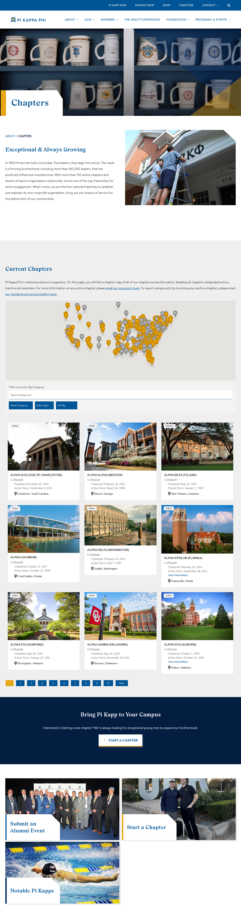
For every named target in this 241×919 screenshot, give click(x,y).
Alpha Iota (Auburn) (180, 644)
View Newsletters (178, 575)
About (10, 136)
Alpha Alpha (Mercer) (104, 475)
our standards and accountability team (31, 294)
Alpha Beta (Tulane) (180, 475)
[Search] (228, 5)
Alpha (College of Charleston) (36, 475)
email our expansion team (123, 288)
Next (121, 683)
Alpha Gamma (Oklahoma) (107, 644)
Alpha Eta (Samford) (26, 644)
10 (108, 683)
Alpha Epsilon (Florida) (183, 558)
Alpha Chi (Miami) (23, 557)
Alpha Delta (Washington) (108, 549)
